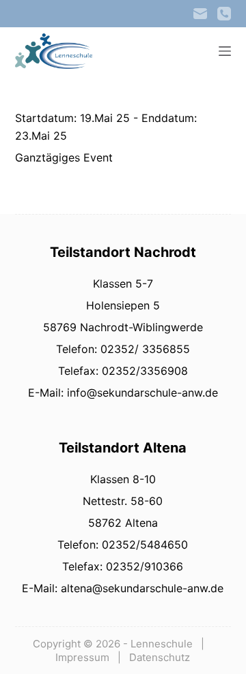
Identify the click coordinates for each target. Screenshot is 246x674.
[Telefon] (224, 13)
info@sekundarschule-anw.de (141, 392)
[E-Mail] (200, 13)
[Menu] (225, 51)
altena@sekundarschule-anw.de (140, 588)
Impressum (82, 657)
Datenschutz (159, 657)
